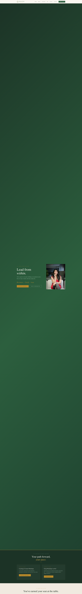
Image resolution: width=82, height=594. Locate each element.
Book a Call (62, 1)
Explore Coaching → (23, 286)
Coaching (43, 1)
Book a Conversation (35, 286)
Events (51, 1)
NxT (47, 1)
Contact (55, 1)
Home (36, 1)
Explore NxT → (49, 576)
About (39, 1)
